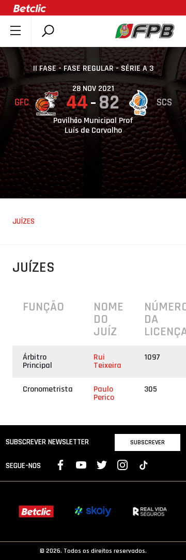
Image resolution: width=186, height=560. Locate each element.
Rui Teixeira (107, 361)
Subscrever (147, 442)
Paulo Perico (104, 393)
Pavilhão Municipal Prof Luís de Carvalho (93, 125)
